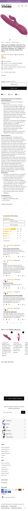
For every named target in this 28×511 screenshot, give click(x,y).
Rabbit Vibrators (15, 42)
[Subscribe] (23, 412)
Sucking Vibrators (5, 447)
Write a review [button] (14, 221)
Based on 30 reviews (8, 219)
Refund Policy (4, 471)
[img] (10, 245)
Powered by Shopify (16, 507)
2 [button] (10, 322)
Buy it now (14, 88)
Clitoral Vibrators (5, 449)
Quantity (3, 75)
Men (2, 457)
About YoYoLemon (5, 463)
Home (2, 42)
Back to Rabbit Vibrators (15, 398)
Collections (8, 42)
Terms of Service (5, 507)
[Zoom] (25, 36)
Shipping (3, 81)
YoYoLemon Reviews (6, 465)
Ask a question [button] (14, 224)
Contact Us (3, 467)
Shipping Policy (5, 469)
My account (4, 475)
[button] (4, 54)
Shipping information (6, 204)
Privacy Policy (13, 506)
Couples (3, 455)
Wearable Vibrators (5, 453)
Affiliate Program (5, 473)
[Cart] (22, 6)
